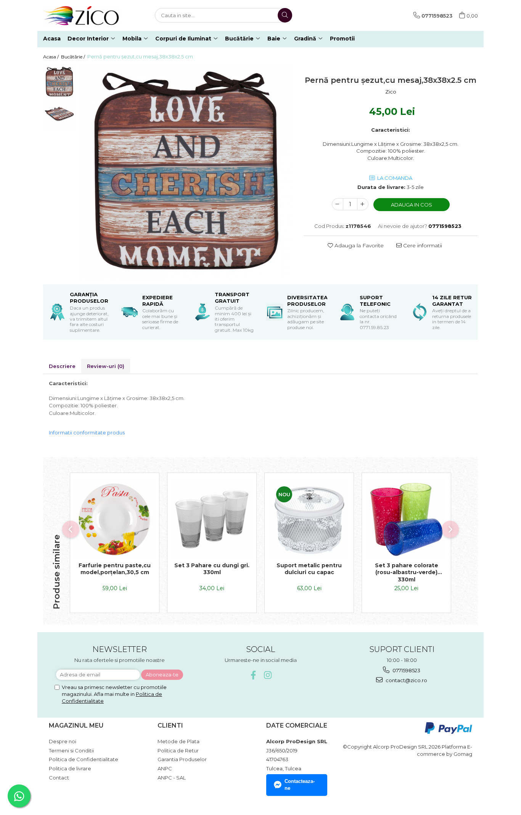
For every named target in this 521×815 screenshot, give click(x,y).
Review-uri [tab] (105, 366)
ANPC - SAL (172, 778)
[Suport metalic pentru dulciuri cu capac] (309, 519)
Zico (390, 92)
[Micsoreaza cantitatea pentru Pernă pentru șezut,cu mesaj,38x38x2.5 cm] (337, 204)
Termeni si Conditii (71, 750)
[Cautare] (285, 15)
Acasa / (51, 57)
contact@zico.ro (405, 680)
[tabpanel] (185, 172)
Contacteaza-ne (300, 784)
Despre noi (62, 741)
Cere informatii (422, 245)
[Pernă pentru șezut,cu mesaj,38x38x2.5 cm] (185, 172)
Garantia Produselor (182, 759)
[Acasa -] (81, 15)
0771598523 (405, 670)
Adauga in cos (411, 205)
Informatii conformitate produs (87, 432)
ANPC (165, 768)
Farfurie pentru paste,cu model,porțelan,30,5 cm (115, 569)
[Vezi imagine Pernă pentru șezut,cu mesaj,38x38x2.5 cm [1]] (59, 114)
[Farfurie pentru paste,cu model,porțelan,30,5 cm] (114, 519)
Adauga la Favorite (358, 245)
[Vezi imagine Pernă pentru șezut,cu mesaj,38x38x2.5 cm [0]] (59, 82)
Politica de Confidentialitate (83, 759)
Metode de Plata (178, 741)
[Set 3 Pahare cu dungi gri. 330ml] (212, 519)
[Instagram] (268, 675)
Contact (59, 778)
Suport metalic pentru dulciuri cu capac (309, 569)
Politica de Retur (178, 750)
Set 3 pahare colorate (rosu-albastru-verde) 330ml (406, 572)
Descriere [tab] (62, 366)
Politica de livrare (70, 768)
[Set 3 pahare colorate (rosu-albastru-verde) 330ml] (406, 519)
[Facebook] (253, 675)
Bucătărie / (73, 57)
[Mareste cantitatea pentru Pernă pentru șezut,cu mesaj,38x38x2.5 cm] (362, 204)
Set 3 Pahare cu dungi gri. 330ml (211, 569)
